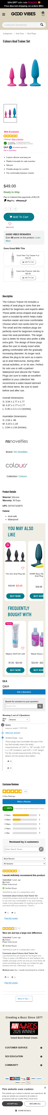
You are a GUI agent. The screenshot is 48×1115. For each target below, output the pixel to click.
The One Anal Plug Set (15, 574)
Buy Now (15, 596)
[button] (3, 14)
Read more (33, 1099)
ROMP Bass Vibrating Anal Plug (39, 575)
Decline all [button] (35, 1104)
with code (23, 2)
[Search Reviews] (41, 849)
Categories (7, 33)
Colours (23, 476)
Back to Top (23, 999)
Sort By (4, 719)
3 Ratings (7, 139)
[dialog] (24, 1100)
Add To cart (20, 217)
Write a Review (17, 139)
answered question (20, 147)
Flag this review (11, 918)
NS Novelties (20, 451)
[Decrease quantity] (5, 209)
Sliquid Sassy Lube (39, 654)
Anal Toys (20, 33)
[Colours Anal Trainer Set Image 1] (24, 73)
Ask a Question (10, 150)
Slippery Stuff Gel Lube (15, 654)
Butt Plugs (31, 33)
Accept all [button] (12, 1104)
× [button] (45, 1088)
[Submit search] (40, 706)
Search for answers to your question (21, 702)
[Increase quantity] (15, 209)
